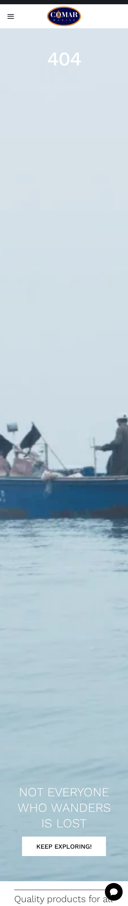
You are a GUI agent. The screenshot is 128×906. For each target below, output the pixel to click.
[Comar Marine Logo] (64, 8)
